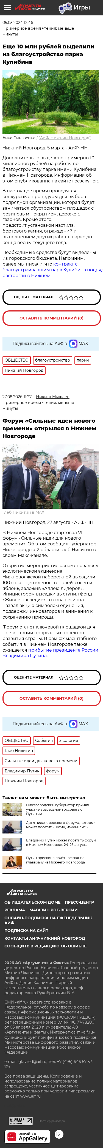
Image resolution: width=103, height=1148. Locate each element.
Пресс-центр (79, 902)
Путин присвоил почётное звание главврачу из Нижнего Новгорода (55, 860)
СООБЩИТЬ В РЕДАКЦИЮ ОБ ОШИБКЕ (45, 946)
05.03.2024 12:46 (17, 22)
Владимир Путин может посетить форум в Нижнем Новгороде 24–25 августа (61, 842)
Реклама (14, 910)
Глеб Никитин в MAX (23, 512)
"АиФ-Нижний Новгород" (65, 137)
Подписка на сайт (26, 930)
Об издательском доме (32, 902)
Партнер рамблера (52, 1121)
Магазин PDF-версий (53, 910)
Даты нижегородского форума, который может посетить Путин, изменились (61, 825)
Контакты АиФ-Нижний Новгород (44, 938)
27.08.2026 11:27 (17, 396)
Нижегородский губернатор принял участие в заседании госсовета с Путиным (57, 809)
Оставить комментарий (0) (51, 318)
